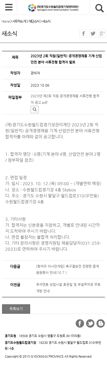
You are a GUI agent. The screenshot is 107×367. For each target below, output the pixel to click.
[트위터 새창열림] (93, 33)
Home (5, 21)
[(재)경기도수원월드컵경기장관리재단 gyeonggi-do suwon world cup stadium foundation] (62, 7)
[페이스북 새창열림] (83, 33)
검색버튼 (99, 8)
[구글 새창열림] (102, 33)
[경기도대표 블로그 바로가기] (100, 323)
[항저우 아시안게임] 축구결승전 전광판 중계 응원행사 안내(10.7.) (67, 269)
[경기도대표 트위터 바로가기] (90, 323)
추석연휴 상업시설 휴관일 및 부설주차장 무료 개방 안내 (68, 287)
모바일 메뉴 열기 (8, 7)
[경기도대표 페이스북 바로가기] (80, 323)
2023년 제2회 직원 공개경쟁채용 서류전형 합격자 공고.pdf (65, 99)
